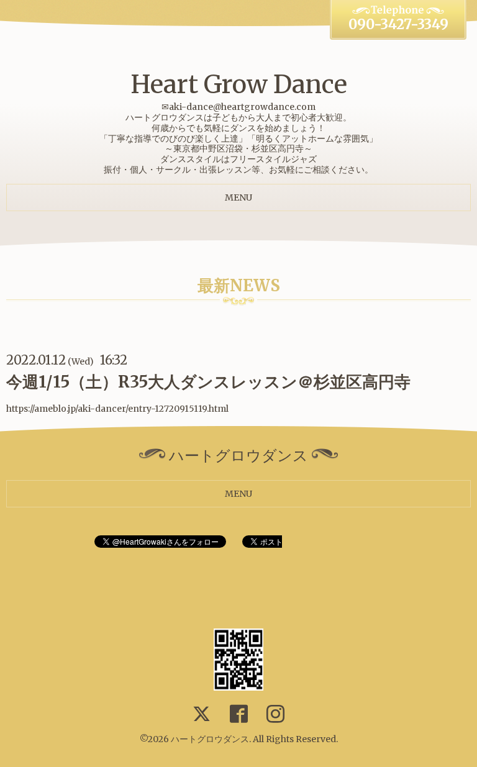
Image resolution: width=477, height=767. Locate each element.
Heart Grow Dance (238, 84)
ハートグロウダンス (210, 739)
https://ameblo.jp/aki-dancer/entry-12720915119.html (117, 408)
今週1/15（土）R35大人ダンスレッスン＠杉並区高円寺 (208, 381)
